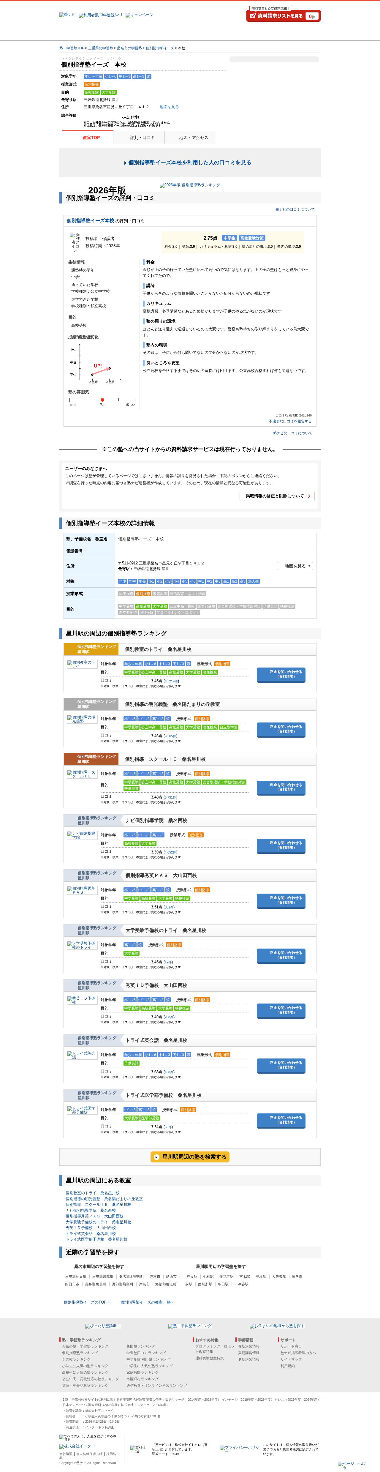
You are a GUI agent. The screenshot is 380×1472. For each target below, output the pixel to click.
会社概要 (65, 1454)
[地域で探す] (81, 34)
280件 (169, 1017)
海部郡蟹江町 (166, 1284)
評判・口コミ (142, 137)
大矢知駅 (279, 1276)
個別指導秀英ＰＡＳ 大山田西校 (161, 875)
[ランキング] (167, 34)
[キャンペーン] (298, 34)
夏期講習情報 (248, 1353)
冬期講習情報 (248, 1359)
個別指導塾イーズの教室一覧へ (147, 1302)
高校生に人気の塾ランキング (85, 1372)
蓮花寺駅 (226, 1276)
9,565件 (170, 736)
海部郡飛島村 (122, 1284)
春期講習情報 (248, 1346)
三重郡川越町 (102, 1276)
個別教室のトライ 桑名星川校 (158, 649)
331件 (169, 907)
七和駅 (208, 1276)
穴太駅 (244, 1276)
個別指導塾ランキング (80, 1353)
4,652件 (170, 852)
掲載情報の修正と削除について (275, 495)
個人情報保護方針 (89, 1454)
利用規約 (288, 1366)
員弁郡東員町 (95, 1284)
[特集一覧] (254, 34)
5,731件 (170, 797)
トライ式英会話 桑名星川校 (156, 1040)
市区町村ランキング (142, 1379)
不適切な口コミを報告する (290, 421)
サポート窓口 (291, 1346)
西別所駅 (205, 1284)
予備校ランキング (76, 1359)
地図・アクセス (193, 137)
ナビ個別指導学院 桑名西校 (156, 820)
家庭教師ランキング (142, 1372)
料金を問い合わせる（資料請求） (286, 674)
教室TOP (91, 137)
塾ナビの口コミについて (295, 209)
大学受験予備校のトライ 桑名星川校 (166, 930)
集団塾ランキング (140, 1346)
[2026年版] (190, 186)
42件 (168, 962)
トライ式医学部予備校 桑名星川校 (164, 1095)
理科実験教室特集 (209, 1358)
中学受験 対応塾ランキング (148, 1359)
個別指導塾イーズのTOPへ (87, 1302)
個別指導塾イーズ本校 (90, 220)
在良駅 (192, 1276)
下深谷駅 (241, 1284)
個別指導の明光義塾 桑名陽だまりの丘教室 (172, 704)
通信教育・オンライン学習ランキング (156, 1385)
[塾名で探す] (124, 34)
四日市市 (72, 1284)
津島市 (144, 1284)
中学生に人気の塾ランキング (149, 1366)
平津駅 (261, 1276)
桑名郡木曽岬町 (131, 1276)
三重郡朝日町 (75, 1276)
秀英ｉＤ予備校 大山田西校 (156, 985)
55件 (168, 1127)
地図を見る (295, 566)
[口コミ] (211, 34)
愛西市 (171, 1276)
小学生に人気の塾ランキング (85, 1366)
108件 (169, 1072)
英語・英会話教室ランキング (85, 1385)
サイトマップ (291, 1359)
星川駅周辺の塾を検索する (194, 1157)
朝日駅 (223, 1284)
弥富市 (155, 1276)
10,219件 (171, 681)
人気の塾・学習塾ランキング (85, 1346)
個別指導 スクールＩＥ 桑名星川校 (165, 759)
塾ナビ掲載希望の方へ (298, 1353)
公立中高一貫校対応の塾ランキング (90, 1379)
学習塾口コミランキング (146, 1353)
